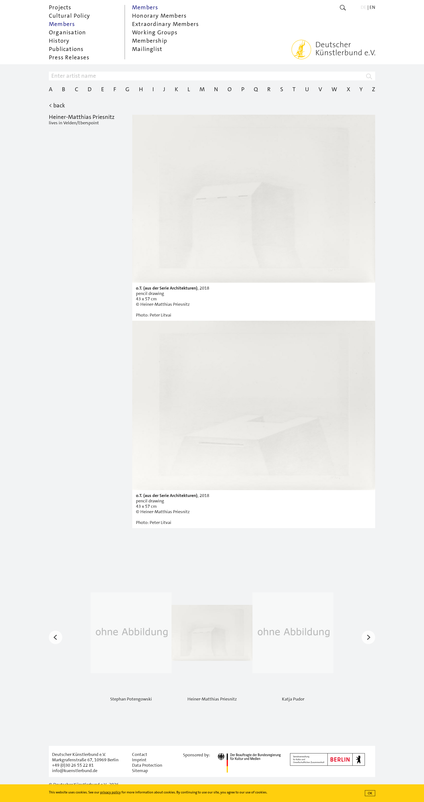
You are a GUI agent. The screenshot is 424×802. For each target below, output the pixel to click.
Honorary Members (159, 16)
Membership (149, 41)
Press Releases (69, 57)
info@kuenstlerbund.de (74, 771)
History (59, 41)
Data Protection (147, 765)
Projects (60, 7)
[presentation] (55, 637)
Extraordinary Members (165, 24)
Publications (66, 49)
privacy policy (110, 792)
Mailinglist (147, 49)
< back (57, 105)
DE (363, 7)
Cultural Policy (69, 16)
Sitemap (140, 771)
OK (370, 793)
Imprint (139, 760)
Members (62, 24)
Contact (139, 754)
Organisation (67, 32)
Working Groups (154, 32)
